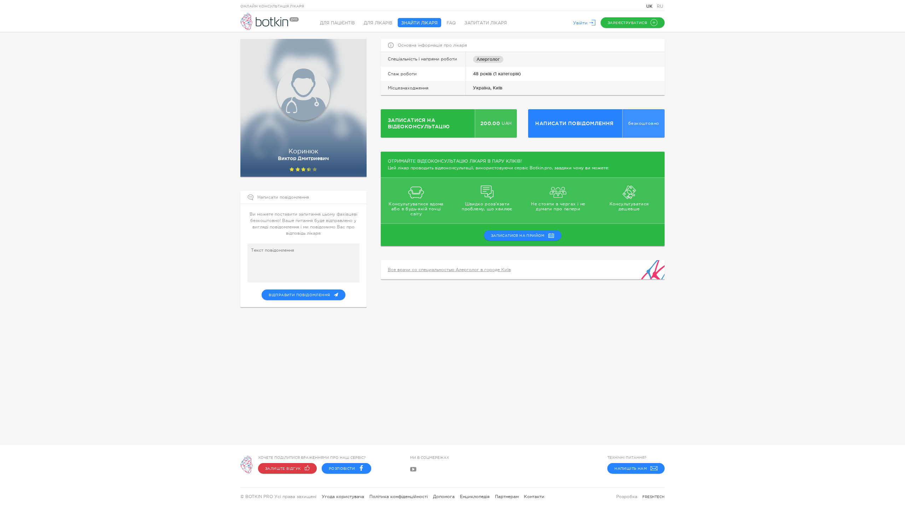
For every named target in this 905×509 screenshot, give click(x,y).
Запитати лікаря (486, 23)
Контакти (534, 496)
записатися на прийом (518, 236)
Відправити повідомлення (299, 295)
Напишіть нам (630, 468)
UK (650, 6)
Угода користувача (343, 496)
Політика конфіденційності (398, 496)
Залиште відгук (283, 468)
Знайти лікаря (419, 23)
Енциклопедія (475, 496)
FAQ (451, 23)
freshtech (653, 497)
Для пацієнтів (337, 23)
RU (660, 6)
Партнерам (507, 496)
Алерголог (488, 59)
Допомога (444, 496)
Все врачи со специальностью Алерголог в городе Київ (449, 269)
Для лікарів (378, 23)
